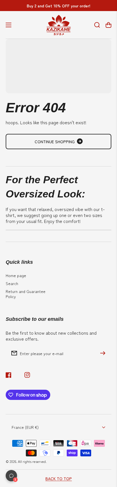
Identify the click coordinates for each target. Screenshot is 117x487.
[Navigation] (8, 25)
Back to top (58, 478)
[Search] (97, 25)
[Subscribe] (104, 353)
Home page (16, 275)
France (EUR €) (25, 427)
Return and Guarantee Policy (25, 294)
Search (12, 283)
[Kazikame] (58, 24)
